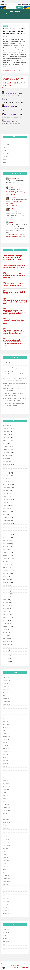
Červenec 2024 (6, 499)
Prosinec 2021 (6, 591)
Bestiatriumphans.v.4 (15, 178)
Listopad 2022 (6, 558)
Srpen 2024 (6, 496)
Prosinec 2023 (6, 520)
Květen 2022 (6, 576)
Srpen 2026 (6, 425)
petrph (11, 222)
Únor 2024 (5, 514)
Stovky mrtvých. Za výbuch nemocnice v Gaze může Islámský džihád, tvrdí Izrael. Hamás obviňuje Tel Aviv (14, 84)
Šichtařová (5, 162)
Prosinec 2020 (6, 626)
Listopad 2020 (6, 629)
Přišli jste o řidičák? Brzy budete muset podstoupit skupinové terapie (13, 79)
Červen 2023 (6, 537)
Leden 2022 (6, 588)
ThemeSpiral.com (15, 965)
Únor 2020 (5, 656)
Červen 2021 (6, 608)
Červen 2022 (6, 573)
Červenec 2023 (6, 535)
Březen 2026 (6, 440)
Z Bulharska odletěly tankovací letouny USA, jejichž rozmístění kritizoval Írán (13, 368)
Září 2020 (5, 635)
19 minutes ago (13, 194)
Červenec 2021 (6, 605)
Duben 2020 (6, 650)
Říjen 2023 (5, 526)
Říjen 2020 (5, 632)
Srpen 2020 (6, 638)
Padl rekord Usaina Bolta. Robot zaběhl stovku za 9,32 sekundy (15, 384)
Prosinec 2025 (6, 449)
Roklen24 (5, 159)
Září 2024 (5, 493)
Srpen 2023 (6, 532)
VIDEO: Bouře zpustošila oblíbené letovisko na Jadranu (14, 409)
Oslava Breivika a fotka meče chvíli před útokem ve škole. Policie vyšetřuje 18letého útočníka (14, 379)
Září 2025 (5, 458)
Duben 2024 (6, 508)
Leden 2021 (6, 623)
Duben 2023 (6, 543)
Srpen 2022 (6, 567)
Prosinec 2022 (6, 555)
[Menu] (2, 1)
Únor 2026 (5, 443)
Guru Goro (12, 197)
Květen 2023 (6, 540)
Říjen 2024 (5, 490)
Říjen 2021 (5, 597)
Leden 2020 (6, 659)
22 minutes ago (19, 205)
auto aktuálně (6, 141)
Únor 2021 (5, 620)
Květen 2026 (6, 434)
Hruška (11, 187)
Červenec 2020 (6, 641)
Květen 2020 (6, 647)
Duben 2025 (6, 473)
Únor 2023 (5, 549)
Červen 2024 (6, 502)
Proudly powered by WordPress (9, 963)
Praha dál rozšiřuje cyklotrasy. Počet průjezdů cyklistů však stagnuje (14, 389)
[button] (3, 968)
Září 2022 (5, 564)
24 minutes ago (19, 219)
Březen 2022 (6, 582)
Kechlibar (5, 150)
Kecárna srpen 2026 (10, 184)
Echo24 (5, 26)
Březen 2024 (6, 511)
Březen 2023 (6, 546)
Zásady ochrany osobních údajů (21, 967)
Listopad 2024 (6, 487)
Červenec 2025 (6, 464)
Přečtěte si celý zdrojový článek (11, 70)
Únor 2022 (5, 585)
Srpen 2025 (6, 461)
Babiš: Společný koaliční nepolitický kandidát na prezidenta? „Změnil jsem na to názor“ (14, 399)
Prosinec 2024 (6, 484)
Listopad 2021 (6, 594)
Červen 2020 (6, 644)
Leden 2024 (6, 517)
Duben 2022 (6, 579)
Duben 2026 (6, 437)
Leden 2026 (6, 446)
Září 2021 (5, 599)
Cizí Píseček (6, 144)
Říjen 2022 (5, 561)
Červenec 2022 (6, 570)
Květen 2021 (6, 611)
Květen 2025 (6, 470)
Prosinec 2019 (6, 661)
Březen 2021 (6, 617)
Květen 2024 (6, 505)
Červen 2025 (6, 467)
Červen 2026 (6, 431)
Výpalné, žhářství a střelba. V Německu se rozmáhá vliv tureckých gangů (13, 394)
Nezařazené (6, 153)
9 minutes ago (19, 184)
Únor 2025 (5, 478)
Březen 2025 (6, 475)
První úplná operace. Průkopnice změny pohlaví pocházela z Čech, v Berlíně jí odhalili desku (14, 363)
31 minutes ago (13, 238)
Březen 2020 (6, 653)
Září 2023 (5, 529)
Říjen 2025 (5, 455)
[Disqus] (15, 109)
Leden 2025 (6, 481)
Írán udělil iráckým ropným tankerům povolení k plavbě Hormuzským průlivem (14, 404)
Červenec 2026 (6, 428)
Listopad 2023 (6, 523)
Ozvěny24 (15, 12)
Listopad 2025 (6, 452)
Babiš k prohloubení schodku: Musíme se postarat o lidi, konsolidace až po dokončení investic (15, 193)
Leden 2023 (6, 552)
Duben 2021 (6, 614)
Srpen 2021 (6, 602)
